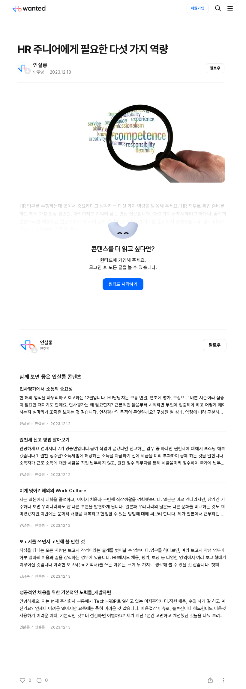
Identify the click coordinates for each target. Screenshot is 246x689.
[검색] (218, 8)
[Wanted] (35, 8)
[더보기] (230, 8)
